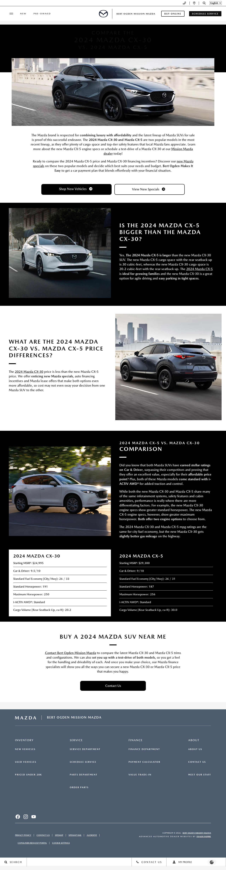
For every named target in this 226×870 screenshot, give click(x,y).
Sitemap (59, 835)
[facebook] (17, 816)
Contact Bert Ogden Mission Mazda (70, 653)
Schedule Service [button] (205, 13)
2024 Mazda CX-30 (29, 371)
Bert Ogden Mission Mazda (197, 833)
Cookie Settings (61, 843)
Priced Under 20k (28, 774)
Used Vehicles (25, 762)
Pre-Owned (42, 14)
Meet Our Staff (199, 774)
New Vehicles (25, 749)
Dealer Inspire (204, 836)
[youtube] (33, 816)
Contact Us (197, 762)
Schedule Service (83, 762)
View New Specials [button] (146, 189)
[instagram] (25, 816)
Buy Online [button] (172, 13)
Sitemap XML (75, 835)
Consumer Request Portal (32, 843)
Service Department (85, 749)
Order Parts (79, 787)
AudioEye (92, 835)
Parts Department (83, 774)
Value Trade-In (140, 774)
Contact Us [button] (113, 686)
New (23, 14)
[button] (204, 3)
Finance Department (144, 749)
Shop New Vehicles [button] (73, 189)
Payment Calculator (144, 762)
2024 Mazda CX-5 (199, 269)
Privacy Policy (23, 835)
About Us (195, 749)
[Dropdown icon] (184, 3)
